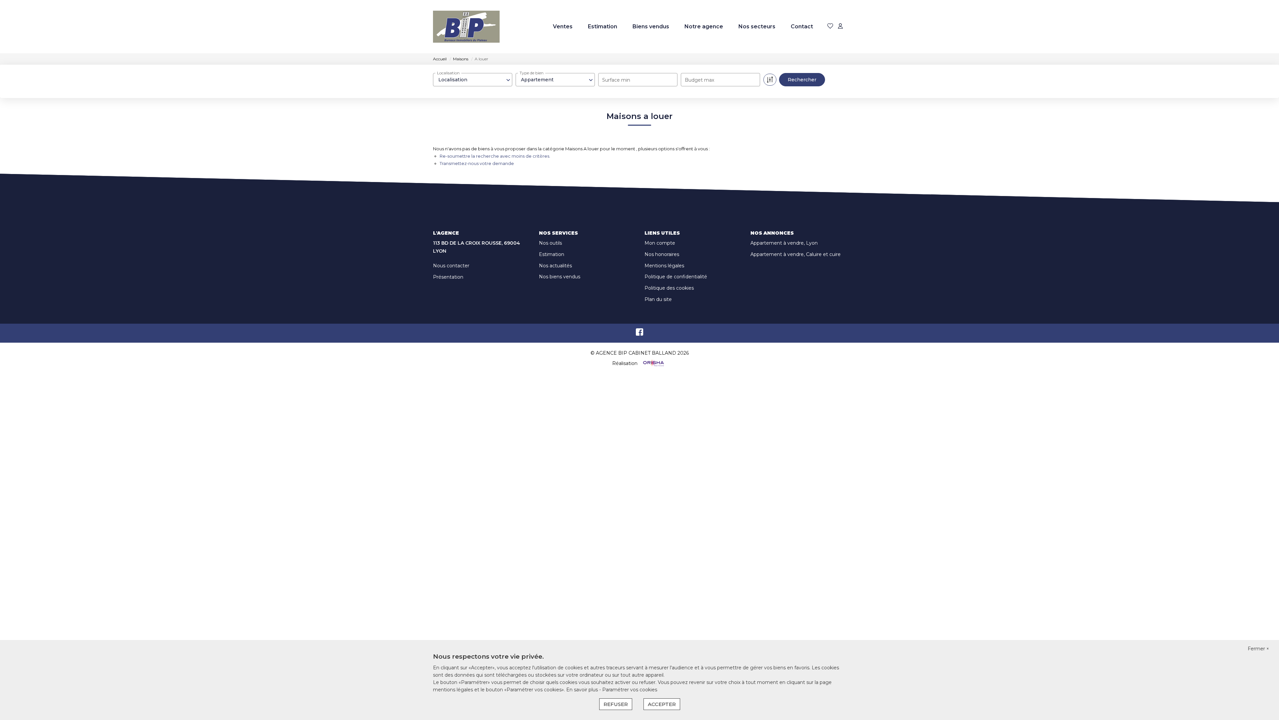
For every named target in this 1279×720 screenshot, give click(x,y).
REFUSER (616, 704)
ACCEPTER (662, 704)
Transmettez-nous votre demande (477, 163)
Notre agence (703, 26)
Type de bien (532, 72)
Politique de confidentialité (675, 277)
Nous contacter (451, 266)
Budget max (699, 80)
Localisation (448, 72)
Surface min (616, 80)
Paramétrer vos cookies (629, 690)
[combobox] (472, 79)
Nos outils (550, 243)
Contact (802, 26)
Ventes (563, 26)
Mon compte (659, 243)
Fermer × (1258, 649)
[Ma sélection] (830, 26)
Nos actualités (555, 266)
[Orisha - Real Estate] (653, 363)
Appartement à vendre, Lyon (784, 243)
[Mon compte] (840, 26)
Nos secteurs (756, 26)
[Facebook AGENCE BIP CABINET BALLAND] (639, 334)
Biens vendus (651, 26)
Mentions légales (664, 266)
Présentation (448, 277)
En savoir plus (582, 690)
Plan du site (658, 299)
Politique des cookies (669, 288)
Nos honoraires (661, 254)
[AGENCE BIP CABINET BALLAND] (466, 26)
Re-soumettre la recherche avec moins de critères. (495, 156)
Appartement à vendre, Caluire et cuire (795, 254)
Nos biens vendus (559, 277)
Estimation (602, 26)
